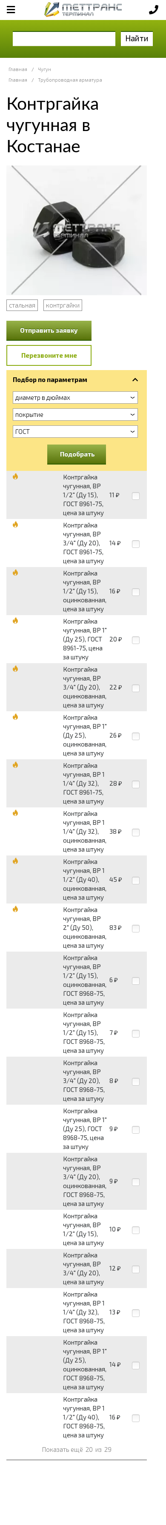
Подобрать (77, 454)
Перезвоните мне (49, 355)
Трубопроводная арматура (70, 80)
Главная (18, 69)
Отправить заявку (49, 330)
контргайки (63, 305)
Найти (137, 38)
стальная (22, 305)
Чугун (44, 69)
